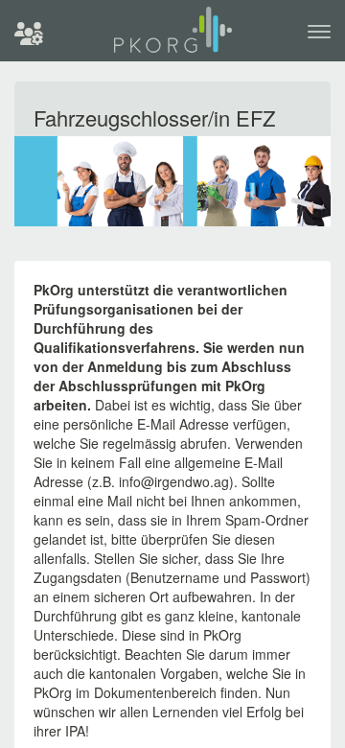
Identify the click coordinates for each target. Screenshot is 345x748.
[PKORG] (173, 37)
